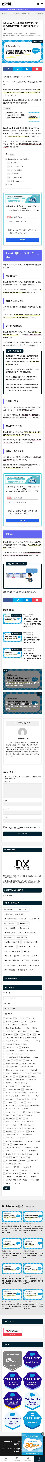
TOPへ (39, 1460)
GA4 (33, 946)
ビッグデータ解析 (12, 956)
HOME (5, 13)
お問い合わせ (28, 1460)
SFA (26, 956)
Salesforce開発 (26, 13)
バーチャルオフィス (13, 951)
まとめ (9, 184)
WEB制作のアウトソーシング (16, 918)
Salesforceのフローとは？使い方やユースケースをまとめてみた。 (32, 640)
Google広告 (10, 970)
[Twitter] (17, 69)
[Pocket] (37, 69)
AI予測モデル (13, 162)
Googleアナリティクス (14, 932)
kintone (24, 965)
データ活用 (10, 928)
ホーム (5, 1460)
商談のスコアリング (15, 166)
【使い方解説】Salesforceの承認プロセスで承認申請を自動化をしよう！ (32, 657)
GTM (36, 956)
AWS (36, 960)
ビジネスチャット (30, 942)
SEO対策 (35, 918)
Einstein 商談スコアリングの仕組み (17, 159)
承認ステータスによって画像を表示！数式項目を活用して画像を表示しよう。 (12, 1281)
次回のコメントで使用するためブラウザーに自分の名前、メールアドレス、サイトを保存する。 (22, 828)
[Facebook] (8, 69)
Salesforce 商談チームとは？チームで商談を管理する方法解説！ (33, 1256)
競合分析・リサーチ (26, 970)
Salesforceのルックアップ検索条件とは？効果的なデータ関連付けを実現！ (33, 1306)
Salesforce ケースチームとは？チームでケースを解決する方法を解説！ (11, 1256)
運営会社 (17, 1444)
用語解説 (23, 937)
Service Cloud (11, 965)
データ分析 (31, 932)
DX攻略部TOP (8, 1442)
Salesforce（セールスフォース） (17, 909)
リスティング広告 (12, 960)
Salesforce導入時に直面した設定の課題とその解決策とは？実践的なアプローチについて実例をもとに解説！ (12, 1229)
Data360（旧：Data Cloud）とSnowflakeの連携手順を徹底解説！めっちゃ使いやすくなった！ (33, 1229)
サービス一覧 (17, 1460)
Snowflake (24, 928)
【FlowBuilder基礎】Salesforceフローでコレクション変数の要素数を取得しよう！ (32, 622)
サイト (5, 817)
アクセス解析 (11, 923)
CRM (23, 946)
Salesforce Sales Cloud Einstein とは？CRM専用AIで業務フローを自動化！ (15, 115)
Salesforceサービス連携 (14, 914)
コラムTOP (20, 1442)
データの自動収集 (15, 170)
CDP (26, 960)
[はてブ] (27, 69)
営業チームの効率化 (15, 181)
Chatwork (10, 937)
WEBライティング (12, 942)
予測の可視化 (13, 173)
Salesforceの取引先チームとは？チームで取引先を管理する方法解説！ (33, 1281)
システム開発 (15, 13)
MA (27, 951)
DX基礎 (24, 923)
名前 (5, 800)
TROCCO (35, 965)
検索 (6, 1188)
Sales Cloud (8, 35)
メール (6, 809)
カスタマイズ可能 (15, 177)
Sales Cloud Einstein (18, 35)
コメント (6, 781)
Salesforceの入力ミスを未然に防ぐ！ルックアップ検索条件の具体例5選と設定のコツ (12, 1306)
